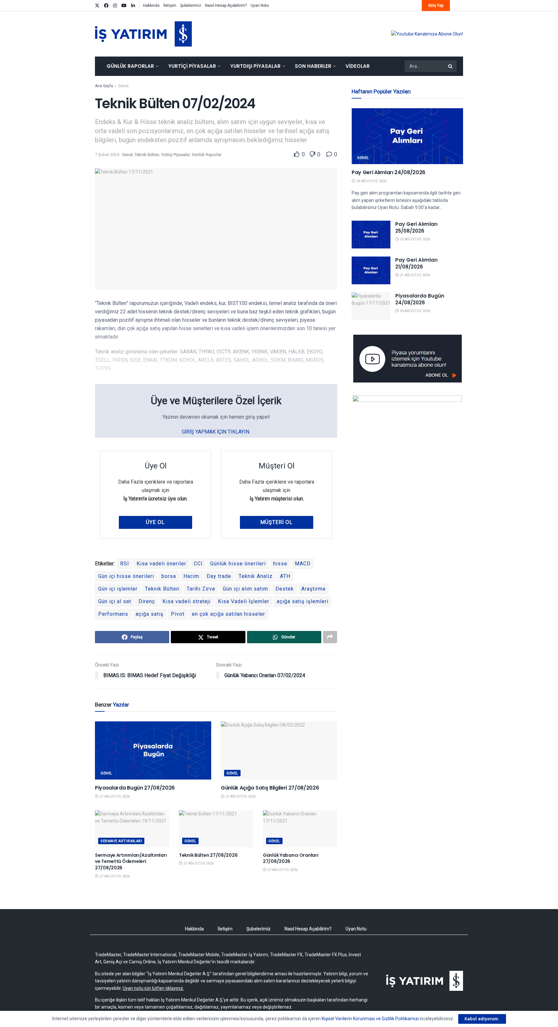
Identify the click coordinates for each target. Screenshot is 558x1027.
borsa (168, 576)
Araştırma (313, 589)
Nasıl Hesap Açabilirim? (226, 5)
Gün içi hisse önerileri (126, 576)
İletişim (169, 5)
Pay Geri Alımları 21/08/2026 (416, 263)
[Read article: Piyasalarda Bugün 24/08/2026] (371, 306)
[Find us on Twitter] (97, 5)
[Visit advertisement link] (427, 34)
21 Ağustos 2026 (414, 275)
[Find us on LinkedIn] (133, 5)
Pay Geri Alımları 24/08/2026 (388, 172)
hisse (280, 564)
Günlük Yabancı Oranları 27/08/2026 (290, 858)
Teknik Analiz (256, 576)
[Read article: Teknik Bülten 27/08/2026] (216, 828)
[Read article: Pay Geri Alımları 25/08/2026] (371, 234)
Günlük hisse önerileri (238, 564)
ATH (285, 576)
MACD (303, 564)
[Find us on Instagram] (115, 5)
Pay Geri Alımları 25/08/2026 (416, 227)
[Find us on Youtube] (124, 5)
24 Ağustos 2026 (371, 181)
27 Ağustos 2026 (114, 796)
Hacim (191, 576)
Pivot (177, 614)
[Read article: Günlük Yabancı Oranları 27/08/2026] (300, 828)
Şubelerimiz (190, 5)
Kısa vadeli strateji (186, 601)
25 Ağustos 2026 (414, 239)
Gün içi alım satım (245, 589)
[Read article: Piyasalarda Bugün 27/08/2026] (153, 750)
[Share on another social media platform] (330, 637)
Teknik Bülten (147, 154)
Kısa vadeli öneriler (161, 564)
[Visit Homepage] (143, 34)
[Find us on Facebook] (106, 5)
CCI (198, 564)
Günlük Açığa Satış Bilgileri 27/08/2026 (270, 787)
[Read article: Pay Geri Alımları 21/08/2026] (371, 270)
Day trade (219, 576)
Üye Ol (155, 522)
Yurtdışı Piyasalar (255, 66)
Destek (284, 589)
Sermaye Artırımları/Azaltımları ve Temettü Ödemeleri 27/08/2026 (131, 861)
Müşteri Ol (276, 522)
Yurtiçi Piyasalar (192, 66)
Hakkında (151, 5)
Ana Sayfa (104, 86)
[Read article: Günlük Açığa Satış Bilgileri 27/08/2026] (279, 750)
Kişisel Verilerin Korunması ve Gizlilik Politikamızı (370, 1018)
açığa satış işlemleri (302, 601)
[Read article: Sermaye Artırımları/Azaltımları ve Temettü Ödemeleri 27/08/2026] (132, 828)
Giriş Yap (435, 5)
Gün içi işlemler (118, 589)
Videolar (358, 66)
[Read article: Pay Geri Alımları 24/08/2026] (407, 136)
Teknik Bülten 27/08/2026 (208, 855)
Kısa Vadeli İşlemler (243, 601)
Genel (123, 86)
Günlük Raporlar (130, 66)
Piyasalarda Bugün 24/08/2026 (419, 299)
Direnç (147, 601)
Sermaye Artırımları (121, 841)
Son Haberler (313, 66)
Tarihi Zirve (201, 589)
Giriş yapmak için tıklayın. (216, 432)
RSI (124, 564)
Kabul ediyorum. (482, 1018)
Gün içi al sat (114, 601)
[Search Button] (451, 66)
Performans (113, 614)
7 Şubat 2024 (107, 154)
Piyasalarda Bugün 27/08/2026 (135, 787)
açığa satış (149, 614)
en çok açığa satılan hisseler (228, 614)
